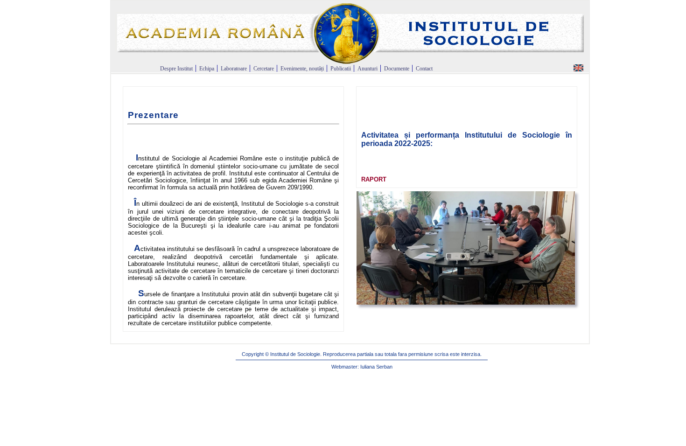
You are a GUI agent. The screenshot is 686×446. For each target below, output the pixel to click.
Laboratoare (234, 68)
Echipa (207, 68)
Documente (397, 68)
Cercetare (264, 68)
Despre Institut (177, 68)
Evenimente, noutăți (302, 68)
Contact (424, 68)
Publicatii (341, 68)
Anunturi (367, 68)
